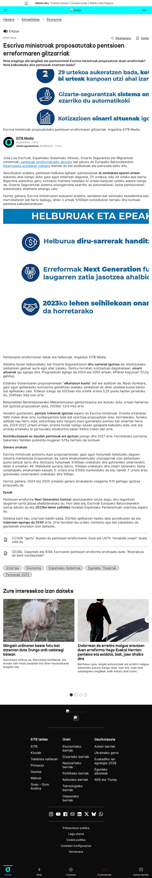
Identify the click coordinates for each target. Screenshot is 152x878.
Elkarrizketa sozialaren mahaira (26, 166)
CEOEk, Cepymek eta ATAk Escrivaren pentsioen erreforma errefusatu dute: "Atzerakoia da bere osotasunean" (78, 553)
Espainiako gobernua (65, 568)
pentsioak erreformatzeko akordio (46, 162)
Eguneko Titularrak (102, 568)
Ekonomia (33, 568)
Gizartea (12, 568)
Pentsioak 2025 (17, 575)
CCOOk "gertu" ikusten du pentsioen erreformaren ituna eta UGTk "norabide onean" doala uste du (79, 540)
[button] (148, 619)
